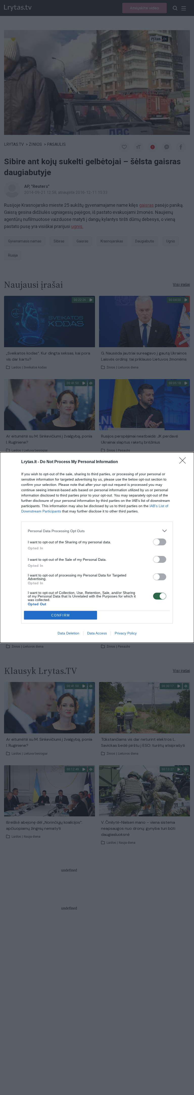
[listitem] (97, 530)
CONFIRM (60, 615)
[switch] (159, 542)
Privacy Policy (126, 633)
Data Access (97, 633)
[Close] (184, 462)
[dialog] (97, 547)
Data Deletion (68, 633)
